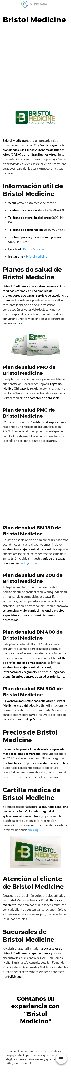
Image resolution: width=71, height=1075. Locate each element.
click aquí (34, 830)
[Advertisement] (35, 65)
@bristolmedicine (35, 256)
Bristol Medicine (34, 249)
